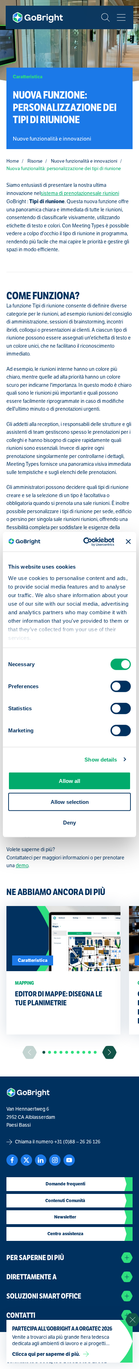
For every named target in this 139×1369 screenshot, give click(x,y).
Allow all (69, 781)
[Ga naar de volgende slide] (109, 1052)
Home (12, 161)
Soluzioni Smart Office (43, 1296)
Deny (69, 823)
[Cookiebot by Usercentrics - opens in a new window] (85, 541)
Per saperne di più (35, 1257)
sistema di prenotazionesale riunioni (80, 193)
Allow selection (70, 802)
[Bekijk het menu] (121, 17)
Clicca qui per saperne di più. (46, 1354)
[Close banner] (128, 541)
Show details (100, 759)
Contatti (20, 1315)
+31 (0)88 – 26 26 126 (77, 1142)
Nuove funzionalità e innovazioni (84, 161)
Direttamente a (31, 1277)
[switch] (120, 686)
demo (22, 866)
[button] (43, 1052)
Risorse (34, 161)
